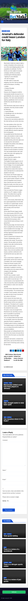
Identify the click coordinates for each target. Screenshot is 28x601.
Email (4, 479)
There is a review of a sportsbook (11, 550)
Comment (5, 440)
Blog (5, 417)
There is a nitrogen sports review (13, 565)
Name (4, 470)
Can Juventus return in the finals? (13, 420)
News (10, 562)
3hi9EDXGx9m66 (9, 367)
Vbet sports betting (11, 536)
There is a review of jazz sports (12, 580)
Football (9, 417)
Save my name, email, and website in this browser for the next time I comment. (13, 492)
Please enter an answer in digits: (11, 497)
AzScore (14, 592)
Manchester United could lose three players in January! (13, 386)
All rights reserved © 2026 (6, 598)
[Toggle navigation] (15, 22)
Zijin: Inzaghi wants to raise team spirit (14, 404)
